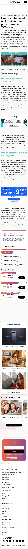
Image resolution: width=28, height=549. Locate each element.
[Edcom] (14, 2)
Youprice (4, 516)
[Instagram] (17, 541)
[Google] (3, 541)
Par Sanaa (4, 69)
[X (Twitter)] (20, 541)
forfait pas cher (7, 135)
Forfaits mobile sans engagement (11, 472)
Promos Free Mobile (8, 474)
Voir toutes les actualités (14, 425)
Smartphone (5, 482)
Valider (14, 451)
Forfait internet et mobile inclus (11, 256)
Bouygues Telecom (7, 496)
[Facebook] (10, 541)
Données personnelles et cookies (11, 524)
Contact (4, 532)
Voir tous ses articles (10, 246)
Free (3, 493)
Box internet (5, 479)
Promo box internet (8, 264)
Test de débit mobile (8, 485)
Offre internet (17, 15)
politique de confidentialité (11, 457)
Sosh (3, 513)
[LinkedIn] (7, 541)
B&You (4, 511)
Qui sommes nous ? (7, 530)
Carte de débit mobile (8, 487)
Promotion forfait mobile (10, 260)
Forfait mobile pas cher (8, 467)
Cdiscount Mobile (7, 503)
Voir (22, 277)
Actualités (9, 15)
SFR (3, 501)
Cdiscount (21, 264)
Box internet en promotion (9, 469)
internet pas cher (10, 214)
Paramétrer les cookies (8, 527)
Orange (4, 498)
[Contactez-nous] (25, 2)
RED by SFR (5, 508)
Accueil (3, 15)
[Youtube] (13, 541)
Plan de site (5, 535)
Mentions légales (7, 522)
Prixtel (4, 506)
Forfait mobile (6, 477)
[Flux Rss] (23, 541)
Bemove (23, 545)
